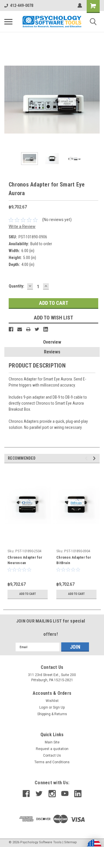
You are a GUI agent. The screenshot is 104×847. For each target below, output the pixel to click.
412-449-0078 (21, 5)
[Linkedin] (45, 329)
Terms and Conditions (52, 762)
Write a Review (22, 226)
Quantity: (16, 286)
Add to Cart (27, 593)
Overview (52, 342)
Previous (8, 99)
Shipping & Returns (52, 714)
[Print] (28, 329)
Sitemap (70, 842)
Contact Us (52, 755)
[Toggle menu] (8, 22)
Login (43, 707)
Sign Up (59, 707)
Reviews (52, 352)
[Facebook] (11, 329)
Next (95, 99)
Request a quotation (52, 749)
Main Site (52, 742)
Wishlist (52, 701)
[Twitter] (37, 329)
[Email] (19, 329)
